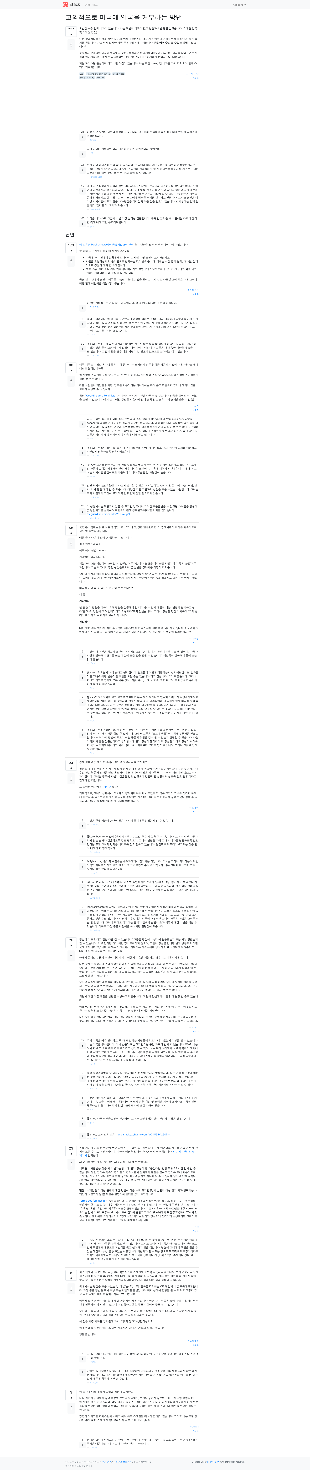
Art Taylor (94, 1382)
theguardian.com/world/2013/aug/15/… (110, 514)
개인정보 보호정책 (122, 1462)
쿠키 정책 (106, 1462)
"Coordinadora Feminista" (100, 395)
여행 (87, 4)
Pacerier (93, 1138)
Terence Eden (96, 177)
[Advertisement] (139, 102)
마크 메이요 (193, 290)
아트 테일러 (193, 1341)
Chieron (93, 1447)
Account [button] (238, 4)
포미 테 (195, 807)
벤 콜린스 (94, 307)
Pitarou (93, 688)
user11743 (94, 1088)
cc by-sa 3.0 (213, 1462)
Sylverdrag (95, 852)
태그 (95, 4)
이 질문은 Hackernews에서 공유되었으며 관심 (106, 244)
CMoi (92, 153)
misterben (94, 518)
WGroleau (194, 1427)
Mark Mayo (95, 355)
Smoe (92, 1109)
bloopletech (95, 209)
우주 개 (195, 1027)
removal (100, 77)
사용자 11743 (192, 74)
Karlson (93, 140)
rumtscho (94, 1263)
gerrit (92, 226)
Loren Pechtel (96, 824)
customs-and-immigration (98, 74)
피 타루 (195, 638)
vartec (92, 476)
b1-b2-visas (118, 74)
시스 (196, 406)
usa (81, 74)
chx (197, 1227)
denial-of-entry (87, 77)
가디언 (107, 786)
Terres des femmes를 (92, 1200)
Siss (91, 438)
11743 (92, 334)
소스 (196, 77)
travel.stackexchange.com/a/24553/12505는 (143, 1134)
